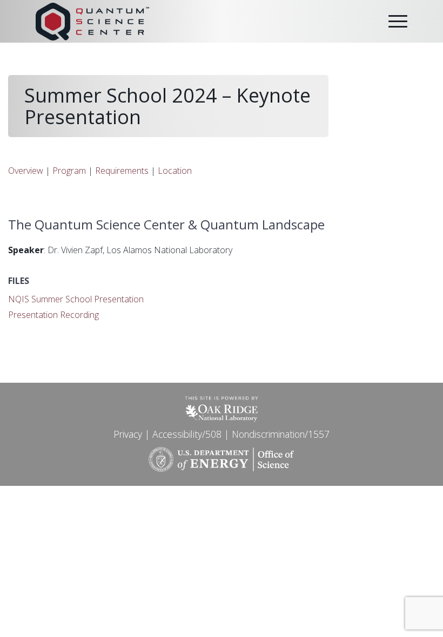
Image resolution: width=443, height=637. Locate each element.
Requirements (122, 171)
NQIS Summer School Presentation (76, 299)
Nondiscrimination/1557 (281, 434)
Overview (25, 171)
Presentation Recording (53, 315)
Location (175, 171)
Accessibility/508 (187, 434)
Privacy (127, 434)
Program (69, 171)
